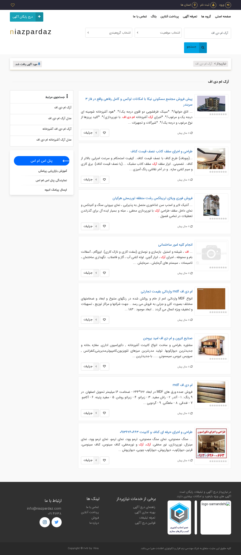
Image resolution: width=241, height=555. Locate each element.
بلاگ (154, 16)
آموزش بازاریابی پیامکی (52, 171)
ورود (221, 5)
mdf (183, 385)
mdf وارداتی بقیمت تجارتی (167, 291)
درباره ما (94, 523)
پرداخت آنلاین (170, 16)
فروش (95, 518)
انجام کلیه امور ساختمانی (175, 245)
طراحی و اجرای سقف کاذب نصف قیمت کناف (162, 151)
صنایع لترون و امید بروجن (168, 338)
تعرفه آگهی (190, 16)
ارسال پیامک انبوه (56, 190)
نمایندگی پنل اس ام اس (51, 180)
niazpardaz (31, 31)
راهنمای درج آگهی (144, 507)
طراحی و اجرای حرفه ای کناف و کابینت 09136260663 (156, 432)
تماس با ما (140, 16)
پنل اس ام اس (41, 161)
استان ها (186, 5)
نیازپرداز (221, 63)
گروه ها (206, 16)
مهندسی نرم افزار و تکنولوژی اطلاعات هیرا (171, 549)
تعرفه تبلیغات (147, 518)
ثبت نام (204, 5)
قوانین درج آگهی (145, 523)
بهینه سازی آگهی (145, 512)
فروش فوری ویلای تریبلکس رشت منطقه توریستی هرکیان (152, 198)
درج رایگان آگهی (22, 17)
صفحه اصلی (223, 16)
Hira (96, 549)
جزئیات (88, 132)
